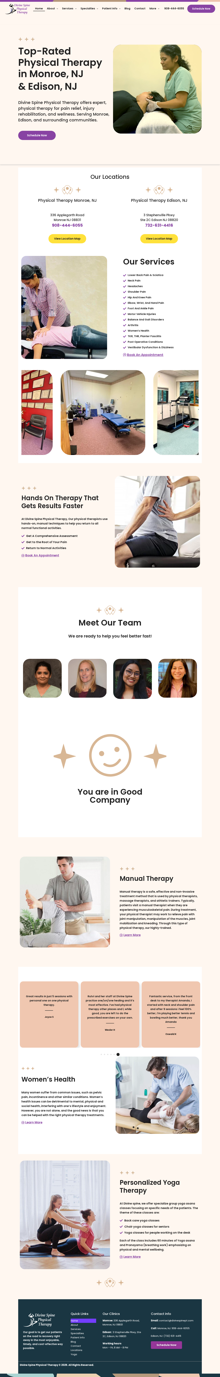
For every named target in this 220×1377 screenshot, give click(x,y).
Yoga (74, 1354)
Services (67, 8)
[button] (22, 412)
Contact (139, 8)
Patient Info (109, 8)
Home (39, 8)
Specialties (88, 8)
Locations (76, 1350)
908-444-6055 (174, 8)
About (51, 8)
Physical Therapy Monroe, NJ (67, 200)
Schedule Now (201, 8)
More (152, 8)
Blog (127, 8)
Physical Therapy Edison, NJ (159, 200)
